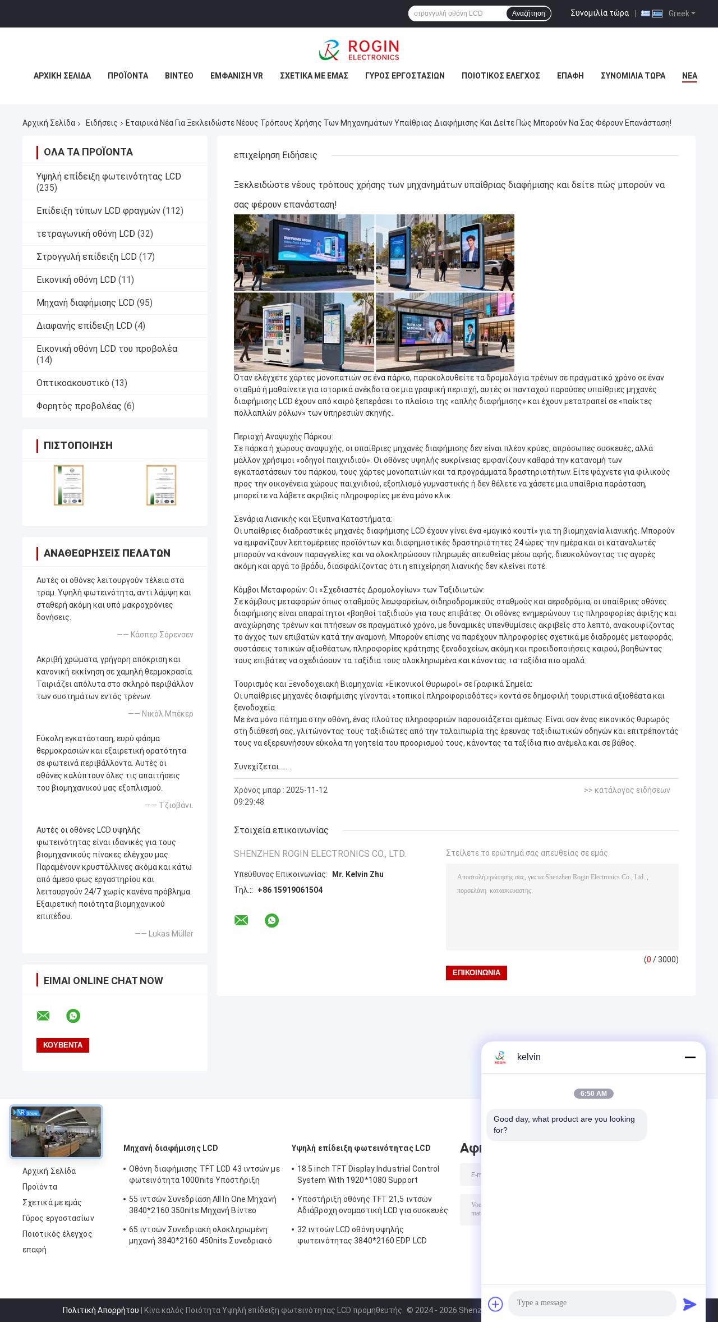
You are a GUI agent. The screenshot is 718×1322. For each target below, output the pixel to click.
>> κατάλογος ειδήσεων (627, 790)
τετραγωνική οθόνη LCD (85, 233)
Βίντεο (179, 75)
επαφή (570, 75)
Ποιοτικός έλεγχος (501, 75)
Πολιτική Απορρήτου (101, 1310)
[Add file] (496, 1304)
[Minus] (690, 1057)
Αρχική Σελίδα (62, 75)
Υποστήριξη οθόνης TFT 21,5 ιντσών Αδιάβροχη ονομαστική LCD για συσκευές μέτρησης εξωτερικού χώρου (372, 1206)
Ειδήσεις (102, 122)
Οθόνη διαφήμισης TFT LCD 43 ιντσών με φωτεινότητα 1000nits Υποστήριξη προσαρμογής (204, 1176)
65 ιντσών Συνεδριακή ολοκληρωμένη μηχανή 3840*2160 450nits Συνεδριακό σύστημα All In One (201, 1236)
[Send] (690, 1304)
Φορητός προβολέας (79, 406)
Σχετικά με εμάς (314, 75)
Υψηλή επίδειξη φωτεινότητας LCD (108, 176)
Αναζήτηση (528, 13)
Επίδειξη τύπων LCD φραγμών (98, 210)
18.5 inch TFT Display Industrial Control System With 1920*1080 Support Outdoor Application (368, 1176)
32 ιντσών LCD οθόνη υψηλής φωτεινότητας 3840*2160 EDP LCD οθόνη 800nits (362, 1236)
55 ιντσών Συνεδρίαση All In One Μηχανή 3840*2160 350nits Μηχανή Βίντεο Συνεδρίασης (203, 1206)
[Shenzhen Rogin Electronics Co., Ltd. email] (50, 1016)
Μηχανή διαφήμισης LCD (85, 302)
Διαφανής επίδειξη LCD (84, 325)
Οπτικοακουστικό (72, 383)
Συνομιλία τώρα (599, 12)
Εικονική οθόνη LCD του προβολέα (106, 348)
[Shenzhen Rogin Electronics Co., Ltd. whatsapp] (80, 1016)
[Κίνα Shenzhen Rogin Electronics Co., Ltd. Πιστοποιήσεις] (68, 485)
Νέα (689, 75)
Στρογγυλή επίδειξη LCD (86, 256)
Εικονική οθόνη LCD (76, 279)
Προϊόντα (128, 75)
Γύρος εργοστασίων (405, 75)
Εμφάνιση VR (236, 75)
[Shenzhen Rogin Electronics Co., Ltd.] (359, 50)
